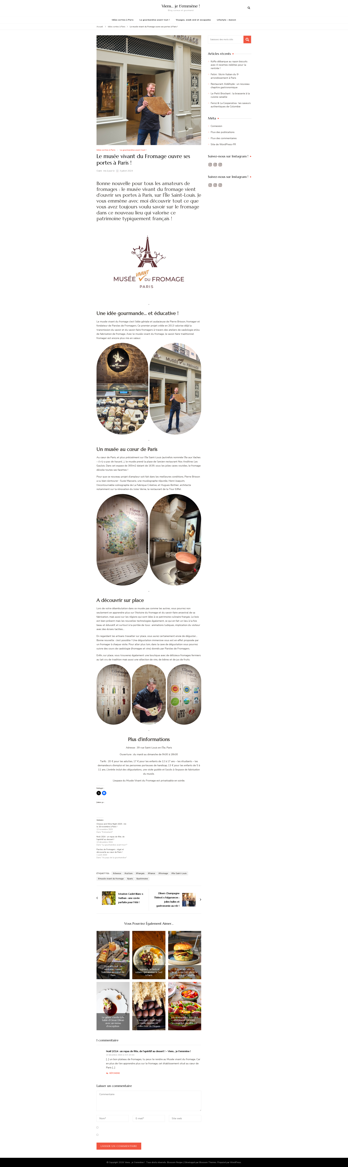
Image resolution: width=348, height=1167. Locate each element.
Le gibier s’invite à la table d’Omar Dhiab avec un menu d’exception (113, 1022)
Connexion (216, 126)
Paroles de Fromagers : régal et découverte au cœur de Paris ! (110, 850)
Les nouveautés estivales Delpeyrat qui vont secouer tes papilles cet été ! (184, 1022)
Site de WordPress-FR (223, 144)
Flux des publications (222, 132)
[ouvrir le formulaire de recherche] (248, 8)
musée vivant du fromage (111, 878)
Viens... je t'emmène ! (135, 1162)
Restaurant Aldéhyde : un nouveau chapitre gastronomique (230, 85)
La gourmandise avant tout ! (155, 20)
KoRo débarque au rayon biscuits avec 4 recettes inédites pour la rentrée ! (229, 65)
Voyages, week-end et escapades (193, 20)
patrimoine (143, 878)
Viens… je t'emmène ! (181, 6)
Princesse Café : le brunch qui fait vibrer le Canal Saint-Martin (185, 972)
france (152, 873)
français (141, 873)
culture (129, 873)
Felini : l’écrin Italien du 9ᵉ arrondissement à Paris (225, 76)
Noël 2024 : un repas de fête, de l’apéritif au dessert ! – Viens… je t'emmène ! (148, 1051)
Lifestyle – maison (226, 20)
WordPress (235, 1162)
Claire (99, 170)
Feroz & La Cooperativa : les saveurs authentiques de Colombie (231, 104)
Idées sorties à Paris (122, 20)
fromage (164, 873)
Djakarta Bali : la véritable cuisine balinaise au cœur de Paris (113, 971)
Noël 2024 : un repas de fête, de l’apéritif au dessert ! (111, 838)
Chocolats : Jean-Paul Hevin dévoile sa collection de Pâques (148, 1023)
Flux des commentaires (224, 138)
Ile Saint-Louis (180, 873)
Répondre (115, 1073)
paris (130, 878)
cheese (117, 873)
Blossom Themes (207, 1162)
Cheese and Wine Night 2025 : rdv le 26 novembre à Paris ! (111, 825)
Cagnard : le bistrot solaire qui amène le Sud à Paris (148, 972)
